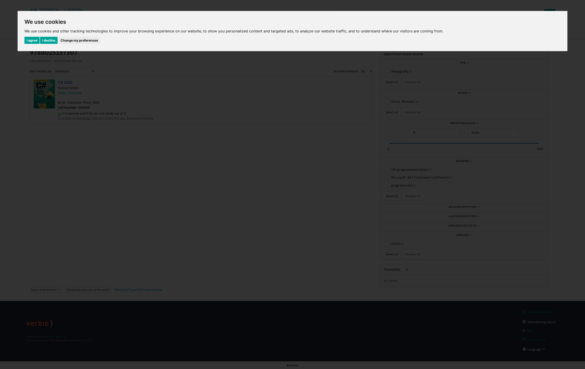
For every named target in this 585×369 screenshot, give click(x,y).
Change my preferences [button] (79, 40)
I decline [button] (48, 40)
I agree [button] (32, 40)
